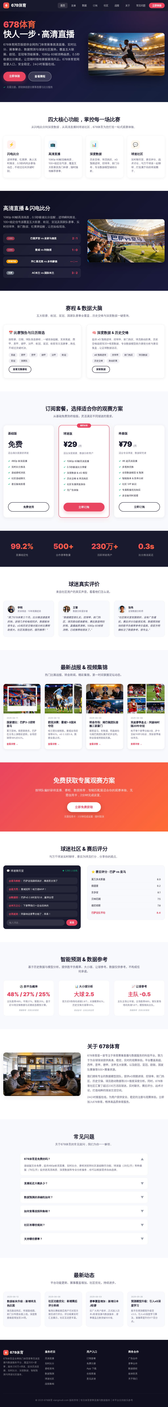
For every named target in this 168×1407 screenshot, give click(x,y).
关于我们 (132, 1378)
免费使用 (28, 506)
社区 (106, 5)
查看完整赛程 (20, 369)
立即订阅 (84, 507)
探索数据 (101, 369)
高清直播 (49, 1358)
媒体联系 (132, 1373)
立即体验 (156, 5)
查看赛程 (40, 76)
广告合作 (132, 1358)
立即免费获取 (84, 807)
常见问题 (140, 5)
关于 (127, 5)
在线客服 (91, 1373)
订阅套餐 (91, 1358)
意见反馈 (91, 1378)
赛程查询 (49, 1368)
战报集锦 (49, 1383)
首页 (62, 5)
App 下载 (91, 1368)
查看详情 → (12, 744)
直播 (73, 5)
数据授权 (132, 1368)
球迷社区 (49, 1378)
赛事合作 (132, 1363)
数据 (84, 5)
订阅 (95, 5)
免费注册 (91, 1363)
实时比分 (49, 1363)
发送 (72, 922)
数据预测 (49, 1373)
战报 (117, 5)
